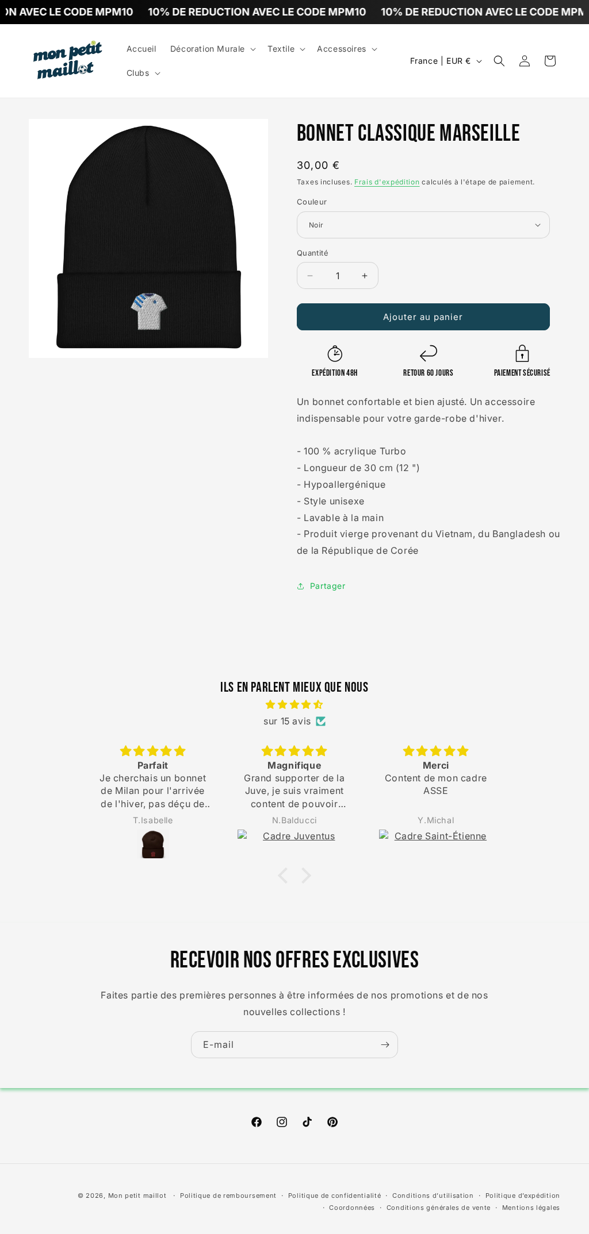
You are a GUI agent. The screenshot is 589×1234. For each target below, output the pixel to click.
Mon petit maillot (137, 1195)
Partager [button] (328, 586)
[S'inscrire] (384, 1044)
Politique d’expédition (522, 1195)
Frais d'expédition (387, 182)
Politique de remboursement (228, 1195)
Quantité (312, 252)
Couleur (312, 201)
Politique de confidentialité (334, 1195)
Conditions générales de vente (439, 1208)
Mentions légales (531, 1208)
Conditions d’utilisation (433, 1195)
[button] (212, 49)
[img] (294, 704)
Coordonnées (352, 1208)
